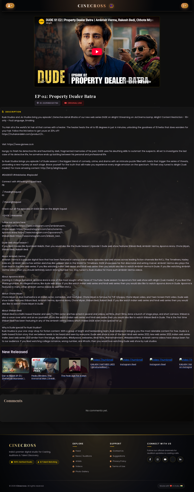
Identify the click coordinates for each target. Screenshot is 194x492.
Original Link (75, 103)
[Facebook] (150, 459)
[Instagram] (158, 459)
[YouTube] (165, 459)
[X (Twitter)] (173, 459)
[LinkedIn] (180, 459)
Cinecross (92, 5)
